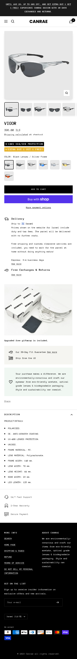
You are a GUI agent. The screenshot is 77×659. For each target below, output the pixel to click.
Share (7, 401)
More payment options (38, 207)
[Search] (12, 21)
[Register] (57, 602)
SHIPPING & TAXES (14, 551)
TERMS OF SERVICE (14, 563)
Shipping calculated (16, 134)
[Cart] (71, 21)
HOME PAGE (10, 545)
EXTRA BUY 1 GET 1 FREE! (25, 149)
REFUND (8, 557)
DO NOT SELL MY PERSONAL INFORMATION (18, 571)
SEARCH (8, 538)
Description (12, 414)
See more (16, 264)
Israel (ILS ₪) (14, 617)
